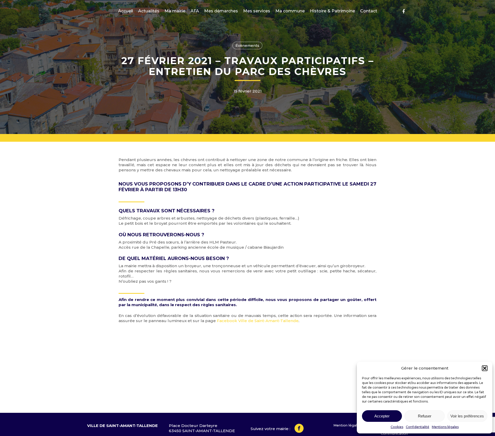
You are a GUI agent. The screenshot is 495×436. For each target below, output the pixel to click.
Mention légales (347, 425)
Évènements (247, 45)
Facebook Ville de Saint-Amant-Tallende (258, 320)
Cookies (397, 427)
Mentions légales (445, 427)
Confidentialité (417, 427)
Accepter (382, 416)
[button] (484, 368)
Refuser (424, 416)
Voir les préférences (467, 416)
